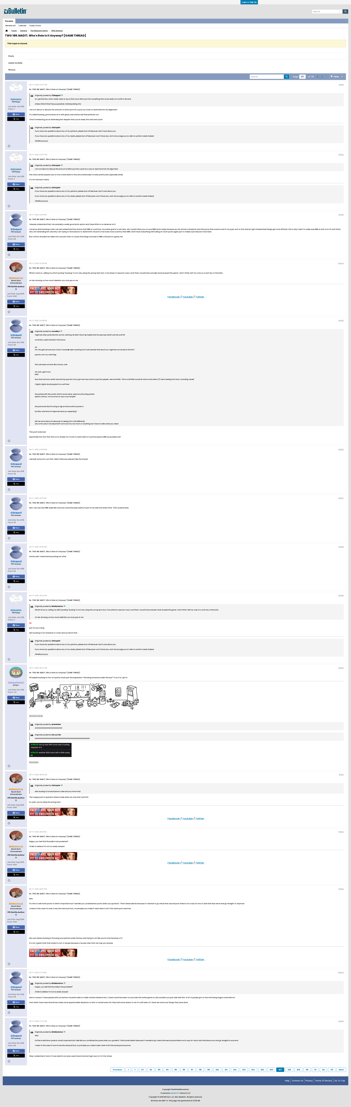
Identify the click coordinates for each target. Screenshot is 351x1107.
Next (341, 1069)
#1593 (341, 215)
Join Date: (12, 106)
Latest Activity (15, 63)
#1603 (341, 889)
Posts (11, 56)
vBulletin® (175, 1093)
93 (159, 1069)
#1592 (341, 154)
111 (315, 1069)
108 (289, 1069)
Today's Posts (35, 25)
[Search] (345, 11)
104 (253, 1069)
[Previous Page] (317, 76)
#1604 (341, 972)
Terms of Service (323, 1080)
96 (184, 1069)
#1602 (341, 832)
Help (287, 1080)
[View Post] (62, 95)
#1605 (341, 1021)
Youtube (187, 297)
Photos (11, 69)
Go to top (339, 1080)
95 (175, 1069)
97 (192, 1069)
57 (142, 1069)
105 (262, 1069)
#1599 (341, 595)
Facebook (174, 297)
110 (307, 1069)
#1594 (341, 263)
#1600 (341, 668)
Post (17, 119)
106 (271, 1069)
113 (331, 1069)
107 (280, 1069)
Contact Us (297, 1080)
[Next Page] (322, 76)
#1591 (341, 85)
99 (208, 1069)
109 (298, 1069)
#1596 (341, 449)
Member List (10, 25)
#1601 (341, 774)
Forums (9, 21)
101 (226, 1069)
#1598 (341, 547)
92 (151, 1069)
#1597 (341, 498)
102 (235, 1069)
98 (200, 1069)
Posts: (10, 109)
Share (17, 114)
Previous (117, 1069)
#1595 (341, 320)
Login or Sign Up (249, 2)
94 (167, 1069)
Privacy (309, 1080)
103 (244, 1069)
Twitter (199, 297)
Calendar (22, 25)
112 (323, 1069)
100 (217, 1069)
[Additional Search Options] (341, 11)
